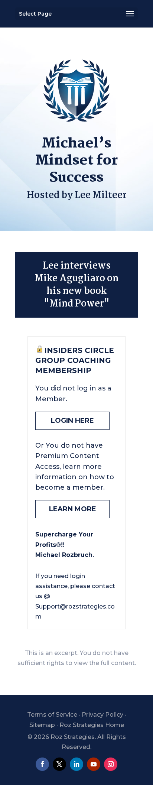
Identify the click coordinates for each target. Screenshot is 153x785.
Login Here (72, 420)
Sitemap (42, 725)
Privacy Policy (102, 714)
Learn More (72, 509)
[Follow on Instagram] (110, 764)
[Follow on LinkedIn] (76, 764)
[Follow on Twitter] (59, 764)
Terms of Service (52, 714)
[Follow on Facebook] (42, 764)
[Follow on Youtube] (93, 764)
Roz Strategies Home (91, 725)
